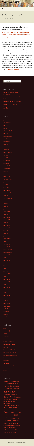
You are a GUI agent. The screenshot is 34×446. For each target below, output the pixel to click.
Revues (4, 34)
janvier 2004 (6, 295)
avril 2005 (5, 284)
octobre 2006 (6, 274)
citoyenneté (7, 386)
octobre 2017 (6, 168)
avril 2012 (5, 214)
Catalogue (6, 336)
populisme (15, 415)
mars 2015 (6, 187)
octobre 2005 (6, 282)
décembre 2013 (7, 198)
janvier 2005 (6, 287)
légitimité (5, 403)
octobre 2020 (6, 147)
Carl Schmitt (8, 383)
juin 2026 (5, 120)
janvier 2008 (6, 260)
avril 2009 (5, 241)
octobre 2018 (6, 160)
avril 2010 (5, 233)
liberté (13, 401)
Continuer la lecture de (13, 69)
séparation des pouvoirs (9, 425)
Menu (3, 9)
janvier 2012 (6, 217)
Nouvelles (6, 360)
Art (4, 381)
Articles (14, 32)
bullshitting (16, 381)
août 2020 (6, 149)
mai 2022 (5, 139)
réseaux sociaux (13, 420)
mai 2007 (5, 265)
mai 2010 (5, 230)
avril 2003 (5, 300)
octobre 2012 (6, 211)
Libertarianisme (7, 401)
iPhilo (4, 339)
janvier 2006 (6, 279)
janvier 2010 (6, 236)
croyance (25, 34)
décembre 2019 (7, 152)
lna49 (16, 401)
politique (6, 415)
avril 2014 (5, 195)
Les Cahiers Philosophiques (10, 350)
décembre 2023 (7, 131)
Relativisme (15, 418)
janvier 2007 (6, 271)
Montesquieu (15, 405)
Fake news (14, 394)
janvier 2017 (6, 176)
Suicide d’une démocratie (10, 104)
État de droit (7, 432)
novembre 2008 (7, 252)
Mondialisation (7, 405)
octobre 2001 (6, 311)
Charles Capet (16, 384)
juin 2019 (5, 158)
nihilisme (5, 407)
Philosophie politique (12, 412)
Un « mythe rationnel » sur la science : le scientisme (15, 28)
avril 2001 (5, 314)
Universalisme (13, 427)
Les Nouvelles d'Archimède (10, 355)
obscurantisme (6, 409)
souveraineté (14, 423)
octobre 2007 (6, 263)
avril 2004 (5, 292)
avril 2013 (5, 206)
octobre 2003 (6, 298)
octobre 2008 (6, 255)
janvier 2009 (6, 247)
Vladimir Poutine (7, 430)
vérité (14, 430)
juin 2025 (5, 125)
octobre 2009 (6, 238)
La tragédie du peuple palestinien (12, 101)
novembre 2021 (7, 141)
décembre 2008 (7, 249)
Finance (18, 394)
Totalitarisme (6, 427)
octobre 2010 (6, 228)
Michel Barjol (10, 403)
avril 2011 (5, 222)
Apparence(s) (7, 331)
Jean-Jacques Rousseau (10, 399)
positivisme (18, 36)
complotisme (15, 386)
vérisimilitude (10, 38)
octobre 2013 (6, 201)
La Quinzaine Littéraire (9, 344)
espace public (7, 394)
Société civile (6, 423)
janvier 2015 (6, 190)
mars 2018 (6, 163)
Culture (10, 388)
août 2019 (6, 155)
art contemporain (9, 381)
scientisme (25, 36)
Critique (6, 388)
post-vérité (7, 418)
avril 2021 (5, 144)
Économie (18, 430)
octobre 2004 (6, 290)
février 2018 (6, 166)
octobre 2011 (6, 220)
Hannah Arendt (9, 397)
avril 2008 (5, 257)
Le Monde (6, 347)
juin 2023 (5, 133)
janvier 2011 (6, 225)
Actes (5, 328)
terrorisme (17, 425)
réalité (5, 421)
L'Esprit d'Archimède (8, 341)
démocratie (9, 391)
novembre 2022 (7, 136)
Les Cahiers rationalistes (23, 32)
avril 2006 (5, 276)
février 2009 (6, 244)
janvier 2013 (6, 209)
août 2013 (6, 203)
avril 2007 (5, 268)
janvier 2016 (6, 182)
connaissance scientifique (15, 34)
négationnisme (12, 407)
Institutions (17, 397)
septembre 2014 (7, 193)
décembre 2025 (7, 122)
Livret (4, 358)
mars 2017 (6, 174)
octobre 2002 (6, 306)
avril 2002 (5, 309)
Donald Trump (15, 388)
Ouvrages (6, 363)
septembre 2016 (7, 179)
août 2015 (6, 184)
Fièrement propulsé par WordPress (17, 442)
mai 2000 (5, 317)
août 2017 (6, 171)
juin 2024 (5, 128)
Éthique (14, 432)
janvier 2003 (6, 303)
